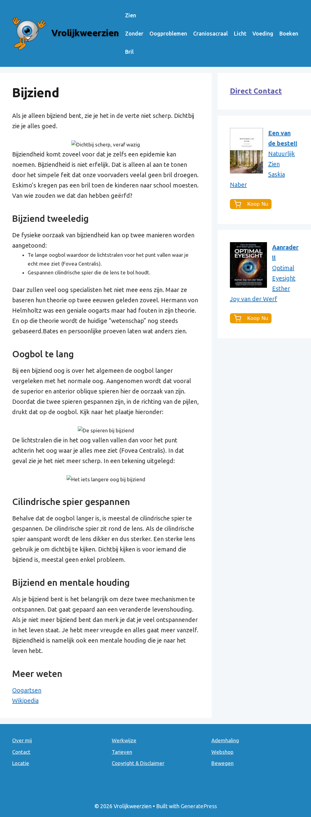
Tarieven (122, 752)
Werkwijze (124, 740)
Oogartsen (26, 690)
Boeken (288, 33)
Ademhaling (225, 740)
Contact (21, 752)
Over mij (22, 740)
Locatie (20, 763)
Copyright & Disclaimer (138, 763)
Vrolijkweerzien (85, 33)
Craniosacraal (210, 33)
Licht (240, 33)
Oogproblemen (168, 33)
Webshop (222, 752)
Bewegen (222, 763)
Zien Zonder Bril (134, 33)
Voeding (262, 33)
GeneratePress (199, 806)
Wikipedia (25, 700)
